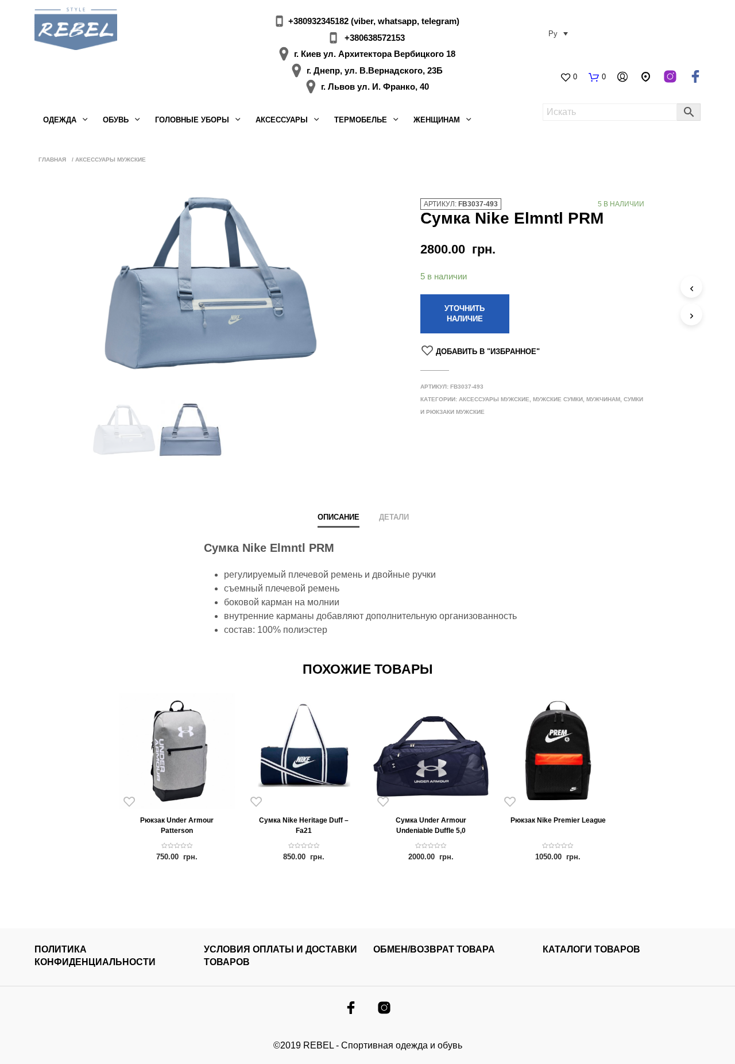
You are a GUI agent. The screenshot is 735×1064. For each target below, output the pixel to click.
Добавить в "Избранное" (488, 351)
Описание (338, 517)
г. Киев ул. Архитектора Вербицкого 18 (374, 54)
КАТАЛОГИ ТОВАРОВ (591, 949)
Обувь (116, 120)
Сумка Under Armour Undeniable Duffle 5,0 (431, 825)
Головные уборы (192, 120)
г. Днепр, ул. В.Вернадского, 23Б (375, 70)
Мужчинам (603, 399)
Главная (52, 159)
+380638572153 (375, 38)
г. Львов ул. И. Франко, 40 (375, 86)
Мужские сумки (558, 399)
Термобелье (360, 120)
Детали (394, 517)
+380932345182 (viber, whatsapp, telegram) (373, 21)
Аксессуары (282, 120)
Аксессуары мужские (110, 159)
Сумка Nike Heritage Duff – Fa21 (304, 825)
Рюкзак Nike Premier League (558, 820)
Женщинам (436, 120)
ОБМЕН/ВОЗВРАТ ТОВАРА (434, 949)
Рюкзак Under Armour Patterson (177, 825)
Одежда (59, 120)
